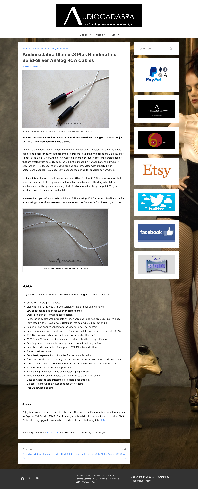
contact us (53, 432)
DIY (113, 34)
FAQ (95, 479)
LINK (103, 420)
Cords (99, 34)
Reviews (103, 479)
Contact (85, 482)
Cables (84, 34)
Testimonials (114, 479)
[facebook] (22, 479)
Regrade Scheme (83, 479)
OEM (78, 482)
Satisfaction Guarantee (104, 475)
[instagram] (37, 479)
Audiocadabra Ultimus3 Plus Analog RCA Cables (45, 48)
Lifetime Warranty (83, 475)
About (94, 482)
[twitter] (30, 479)
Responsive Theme (141, 480)
